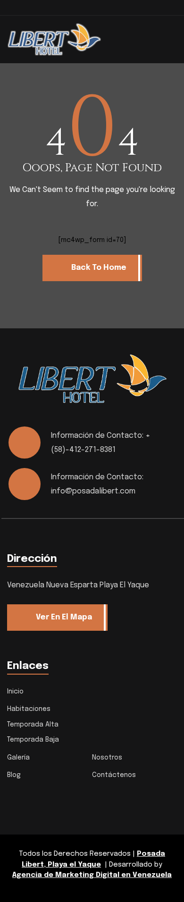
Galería (18, 757)
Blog (14, 775)
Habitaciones (28, 709)
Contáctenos (114, 775)
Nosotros (107, 757)
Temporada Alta (33, 724)
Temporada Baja (33, 739)
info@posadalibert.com (93, 491)
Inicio (15, 691)
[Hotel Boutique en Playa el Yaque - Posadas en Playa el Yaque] (54, 39)
